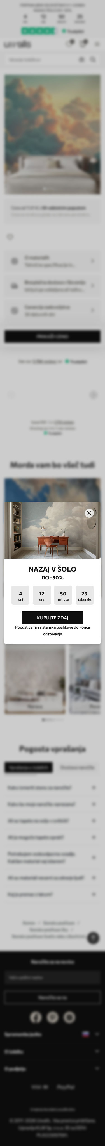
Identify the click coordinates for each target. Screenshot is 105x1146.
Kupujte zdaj (52, 617)
